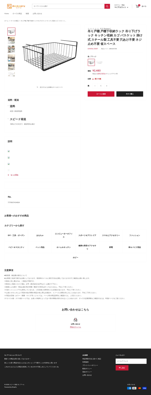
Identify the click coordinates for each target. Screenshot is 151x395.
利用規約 (85, 362)
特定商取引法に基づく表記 (91, 359)
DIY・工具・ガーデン (16, 235)
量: (89, 86)
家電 (111, 247)
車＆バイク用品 (134, 247)
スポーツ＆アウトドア (87, 235)
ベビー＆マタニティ (16, 247)
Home (6, 14)
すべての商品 (17, 14)
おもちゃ (40, 235)
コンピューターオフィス (64, 235)
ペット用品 (40, 247)
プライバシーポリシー (90, 365)
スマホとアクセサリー (111, 235)
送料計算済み (101, 74)
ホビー (75, 257)
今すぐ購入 (130, 94)
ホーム (6, 21)
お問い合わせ (37, 14)
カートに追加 (101, 94)
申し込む (122, 368)
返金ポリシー (87, 372)
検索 (27, 14)
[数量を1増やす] (106, 86)
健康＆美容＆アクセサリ (87, 247)
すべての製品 (15, 21)
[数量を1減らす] (95, 86)
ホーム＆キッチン (64, 247)
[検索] (107, 6)
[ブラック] (91, 62)
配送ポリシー (87, 369)
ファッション (134, 235)
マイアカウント (120, 7)
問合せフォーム (75, 327)
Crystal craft (93, 49)
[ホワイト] (99, 62)
